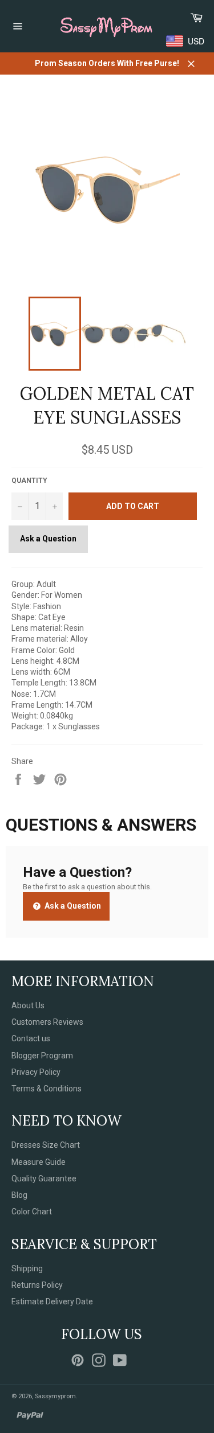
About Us (28, 1005)
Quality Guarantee (43, 1178)
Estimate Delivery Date (52, 1301)
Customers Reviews (47, 1021)
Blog (19, 1195)
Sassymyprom (55, 1396)
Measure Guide (38, 1162)
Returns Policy (37, 1285)
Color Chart (31, 1211)
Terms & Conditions (46, 1088)
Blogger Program (42, 1055)
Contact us (30, 1038)
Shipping (27, 1268)
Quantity (29, 480)
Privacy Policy (35, 1072)
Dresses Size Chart (45, 1144)
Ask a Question (48, 538)
